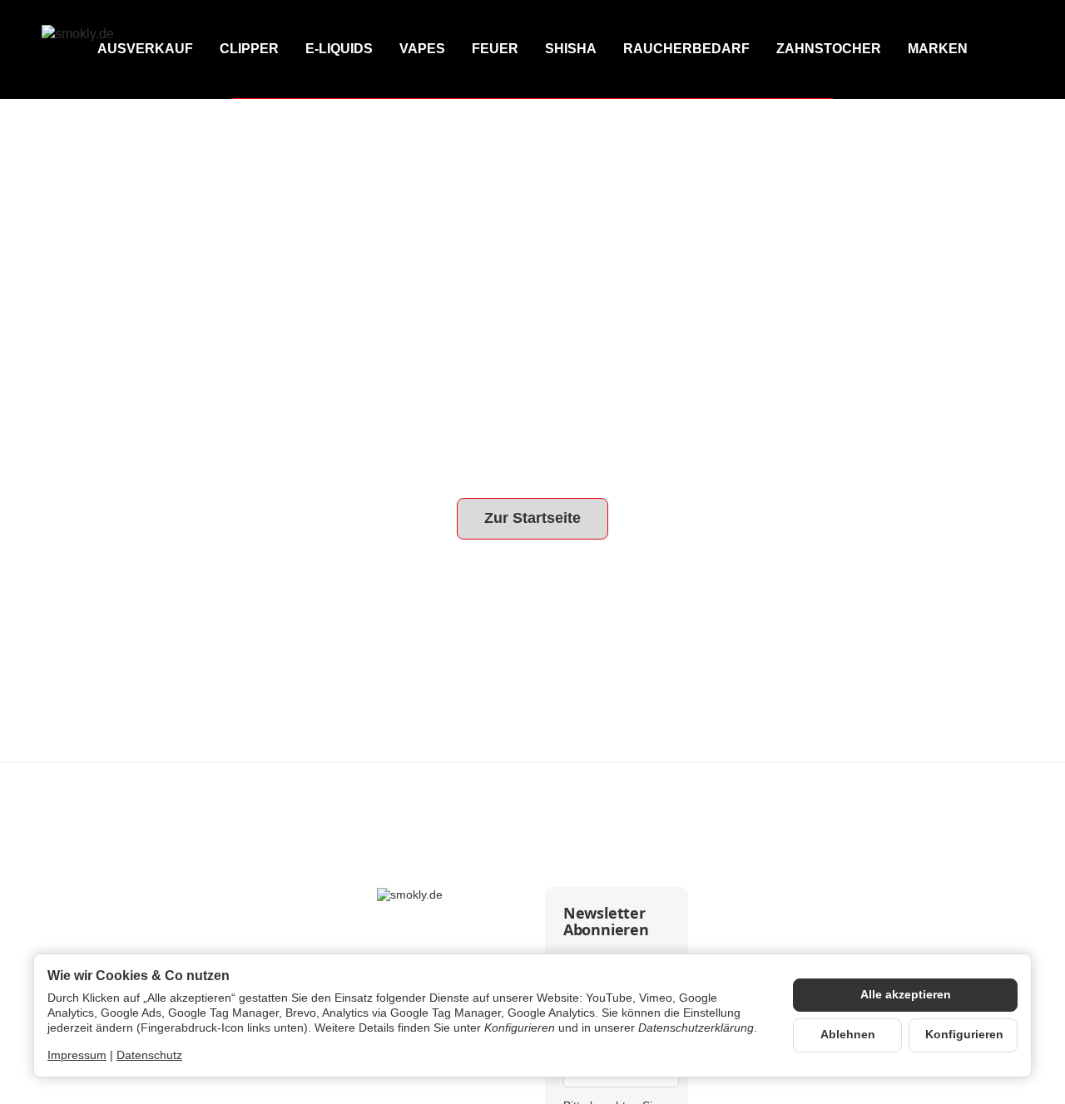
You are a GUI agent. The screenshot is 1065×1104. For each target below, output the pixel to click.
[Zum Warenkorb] (1008, 49)
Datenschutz (149, 1055)
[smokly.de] (115, 50)
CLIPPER (249, 49)
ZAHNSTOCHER (828, 49)
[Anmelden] (973, 49)
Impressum (76, 1055)
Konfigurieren (964, 1034)
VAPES (422, 49)
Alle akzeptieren (905, 994)
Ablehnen (847, 1034)
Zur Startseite (532, 518)
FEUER (495, 49)
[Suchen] (936, 49)
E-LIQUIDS (339, 49)
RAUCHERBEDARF (686, 49)
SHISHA (571, 49)
